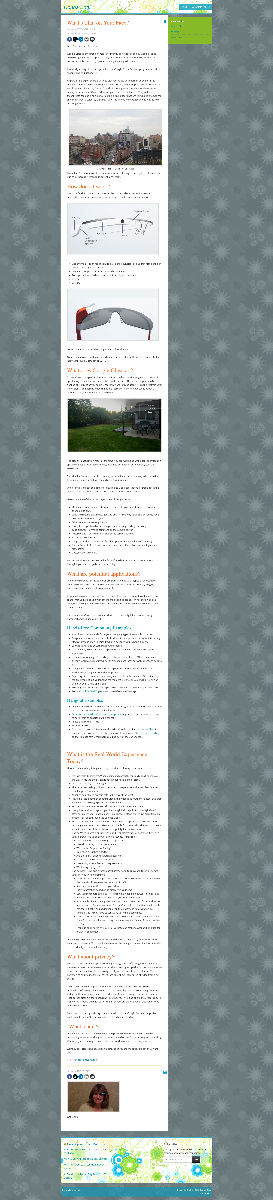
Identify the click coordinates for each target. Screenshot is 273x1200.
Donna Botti (77, 7)
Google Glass (83, 1060)
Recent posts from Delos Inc (86, 1144)
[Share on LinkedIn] (80, 39)
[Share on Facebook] (69, 39)
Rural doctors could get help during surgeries (96, 714)
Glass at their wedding (146, 733)
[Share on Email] (92, 39)
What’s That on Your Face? (98, 22)
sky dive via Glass (145, 729)
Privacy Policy (204, 1193)
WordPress (176, 37)
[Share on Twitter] (75, 39)
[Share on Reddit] (86, 39)
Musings (93, 1060)
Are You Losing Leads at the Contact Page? (86, 1158)
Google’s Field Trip (89, 691)
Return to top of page (72, 1189)
